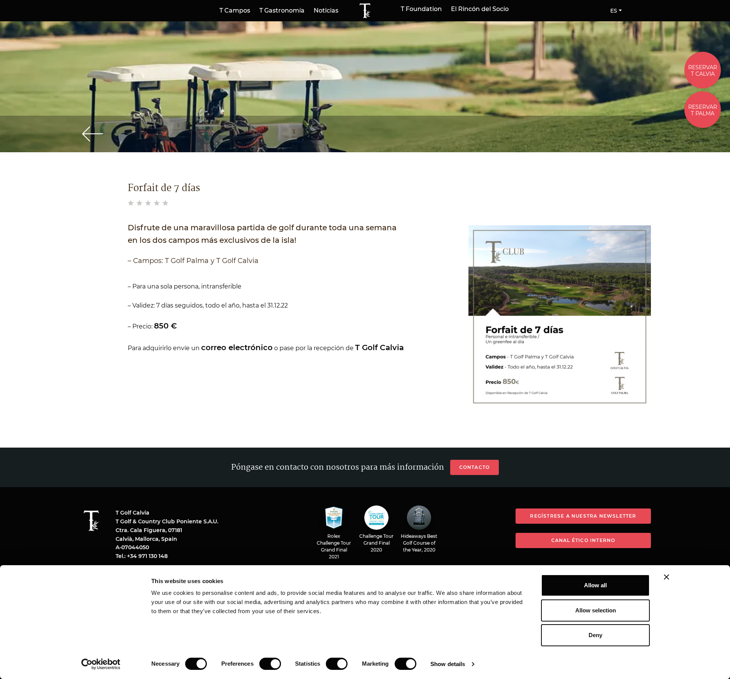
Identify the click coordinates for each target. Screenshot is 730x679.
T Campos (234, 10)
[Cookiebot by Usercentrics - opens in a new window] (101, 664)
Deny (595, 635)
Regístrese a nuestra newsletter (583, 516)
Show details (447, 664)
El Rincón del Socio (480, 9)
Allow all (595, 585)
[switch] (270, 664)
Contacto (474, 467)
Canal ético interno (583, 540)
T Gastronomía (282, 10)
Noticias (326, 10)
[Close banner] (666, 577)
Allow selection (595, 610)
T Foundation (421, 9)
